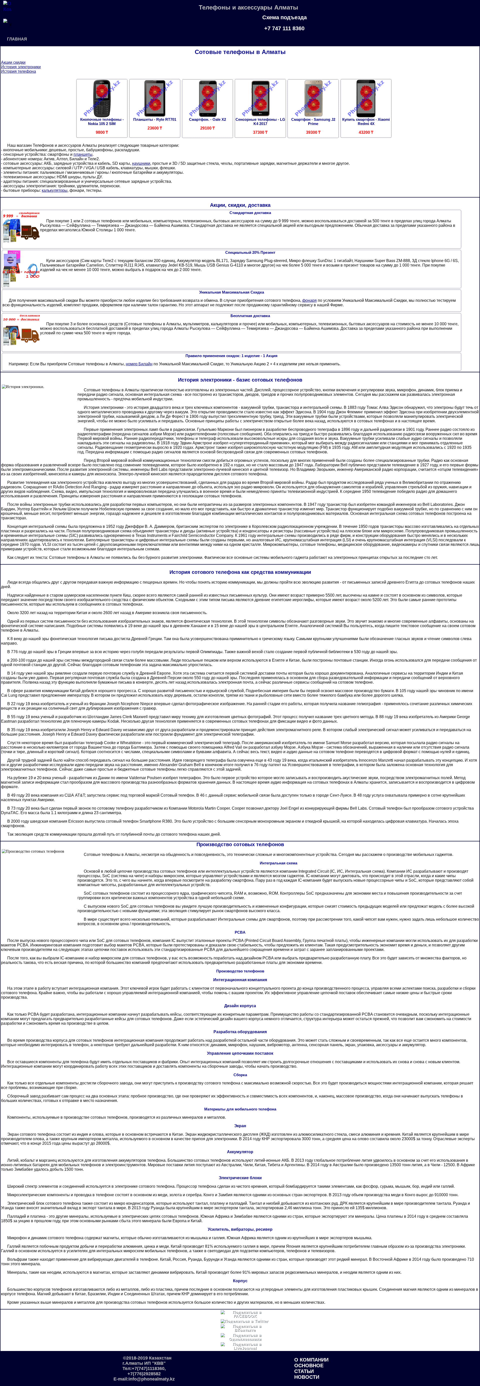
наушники (141, 163)
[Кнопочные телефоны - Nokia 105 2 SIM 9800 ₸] (102, 108)
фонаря (309, 300)
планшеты (83, 154)
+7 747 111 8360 (284, 28)
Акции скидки (13, 62)
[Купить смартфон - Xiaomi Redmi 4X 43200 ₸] (366, 108)
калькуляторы (55, 190)
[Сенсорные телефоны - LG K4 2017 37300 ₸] (260, 108)
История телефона (18, 71)
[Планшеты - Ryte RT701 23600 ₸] (154, 108)
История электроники (21, 67)
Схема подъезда (284, 17)
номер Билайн (139, 364)
